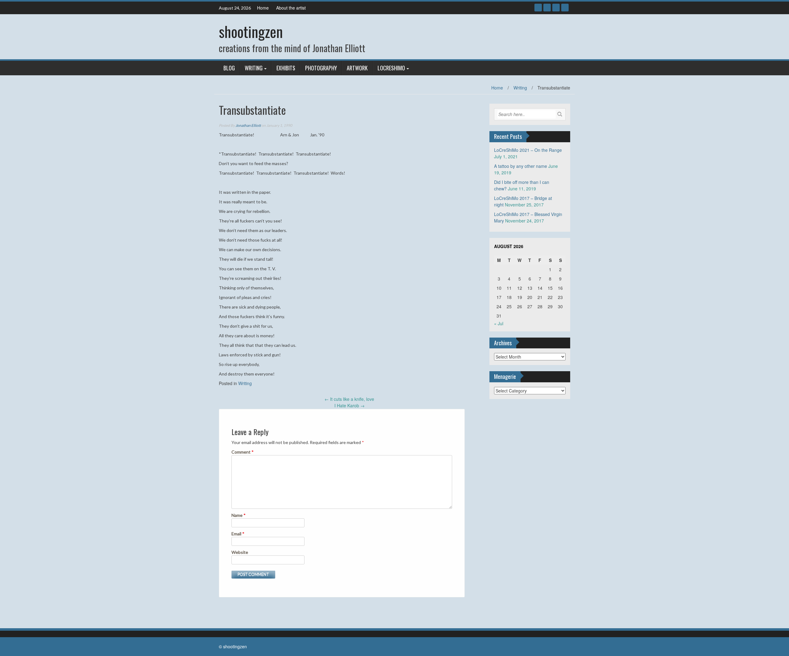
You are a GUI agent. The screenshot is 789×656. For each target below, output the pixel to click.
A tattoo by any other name (520, 166)
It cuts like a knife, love (349, 399)
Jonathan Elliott (248, 125)
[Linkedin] (556, 7)
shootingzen (251, 31)
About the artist (291, 8)
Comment (242, 452)
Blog (229, 68)
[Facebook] (538, 7)
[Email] (565, 7)
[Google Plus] (547, 7)
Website (239, 552)
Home (263, 8)
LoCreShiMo (391, 68)
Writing (254, 68)
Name (238, 515)
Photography (321, 68)
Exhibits (285, 68)
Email (237, 533)
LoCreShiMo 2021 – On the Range (528, 150)
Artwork (357, 68)
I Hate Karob (349, 405)
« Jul (498, 323)
